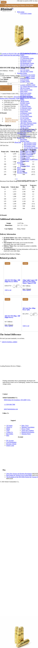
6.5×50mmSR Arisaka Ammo (16, 491)
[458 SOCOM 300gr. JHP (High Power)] (13, 314)
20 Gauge (10, 604)
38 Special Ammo (13, 524)
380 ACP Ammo (12, 559)
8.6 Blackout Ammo (13, 519)
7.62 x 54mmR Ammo (14, 509)
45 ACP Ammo (12, 584)
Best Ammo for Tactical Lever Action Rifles (19, 475)
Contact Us (9, 432)
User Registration (11, 442)
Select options (9, 326)
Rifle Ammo (19, 98)
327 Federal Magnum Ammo (16, 558)
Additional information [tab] (11, 120)
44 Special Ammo (13, 579)
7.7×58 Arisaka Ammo (14, 513)
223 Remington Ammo (14, 488)
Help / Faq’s (25, 425)
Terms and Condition (27, 430)
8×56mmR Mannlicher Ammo (16, 518)
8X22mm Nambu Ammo (15, 549)
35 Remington (12, 528)
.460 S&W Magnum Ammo (16, 592)
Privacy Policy (25, 429)
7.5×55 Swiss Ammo (14, 505)
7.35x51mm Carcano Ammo (16, 495)
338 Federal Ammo (13, 521)
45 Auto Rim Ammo (13, 586)
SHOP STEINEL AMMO (9, 342)
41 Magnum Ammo (13, 577)
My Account (10, 440)
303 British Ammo (13, 511)
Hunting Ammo (12, 611)
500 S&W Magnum (13, 601)
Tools (8, 430)
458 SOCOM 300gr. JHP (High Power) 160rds (12, 280)
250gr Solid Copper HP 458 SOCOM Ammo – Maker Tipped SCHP (30, 281)
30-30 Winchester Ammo (15, 500)
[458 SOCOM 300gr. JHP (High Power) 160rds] (13, 278)
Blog (7, 435)
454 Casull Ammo (13, 589)
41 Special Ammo (13, 576)
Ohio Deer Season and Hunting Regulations (19, 473)
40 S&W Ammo (12, 572)
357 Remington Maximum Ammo (18, 526)
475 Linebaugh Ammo (14, 594)
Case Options (7, 77)
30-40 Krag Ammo (13, 503)
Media (8, 429)
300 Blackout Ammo (13, 498)
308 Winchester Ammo (14, 501)
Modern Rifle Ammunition (7, 98)
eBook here (17, 142)
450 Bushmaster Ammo (15, 534)
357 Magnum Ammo (13, 568)
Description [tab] (8, 118)
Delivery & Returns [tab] (10, 121)
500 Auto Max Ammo (14, 543)
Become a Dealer (11, 444)
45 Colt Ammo (12, 587)
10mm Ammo (11, 574)
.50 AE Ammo (11, 597)
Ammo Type (8, 607)
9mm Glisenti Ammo (13, 561)
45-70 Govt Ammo (13, 538)
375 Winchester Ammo (14, 529)
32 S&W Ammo (12, 553)
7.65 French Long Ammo (15, 546)
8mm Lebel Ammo (13, 516)
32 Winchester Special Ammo (17, 514)
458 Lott (10, 539)
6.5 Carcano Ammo (13, 493)
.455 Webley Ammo (13, 591)
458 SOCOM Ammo (20, 97)
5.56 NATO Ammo (13, 486)
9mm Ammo (11, 563)
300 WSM (10, 508)
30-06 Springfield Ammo (15, 506)
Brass (1, 81)
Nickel (5, 81)
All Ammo (9, 425)
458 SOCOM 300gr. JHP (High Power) (12, 316)
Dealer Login (10, 445)
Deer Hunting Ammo (17, 612)
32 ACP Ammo (12, 551)
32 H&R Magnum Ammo (15, 556)
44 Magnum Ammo (13, 531)
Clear (26, 77)
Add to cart (6, 88)
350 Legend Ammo (13, 523)
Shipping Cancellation (27, 427)
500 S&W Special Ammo (15, 599)
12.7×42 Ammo (12, 541)
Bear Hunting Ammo (17, 614)
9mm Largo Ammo (13, 564)
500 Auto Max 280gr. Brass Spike (29, 308)
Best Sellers (9, 434)
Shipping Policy (26, 434)
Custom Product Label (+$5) (9, 93)
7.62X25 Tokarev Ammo (15, 548)
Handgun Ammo (9, 544)
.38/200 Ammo (12, 571)
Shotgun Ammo (9, 602)
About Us (9, 427)
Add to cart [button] (8, 290)
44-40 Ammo (11, 581)
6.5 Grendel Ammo (13, 490)
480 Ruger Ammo (13, 596)
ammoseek (30, 97)
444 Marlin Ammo (13, 533)
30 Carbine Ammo (13, 496)
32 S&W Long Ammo (14, 554)
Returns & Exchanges (27, 432)
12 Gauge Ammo (12, 606)
